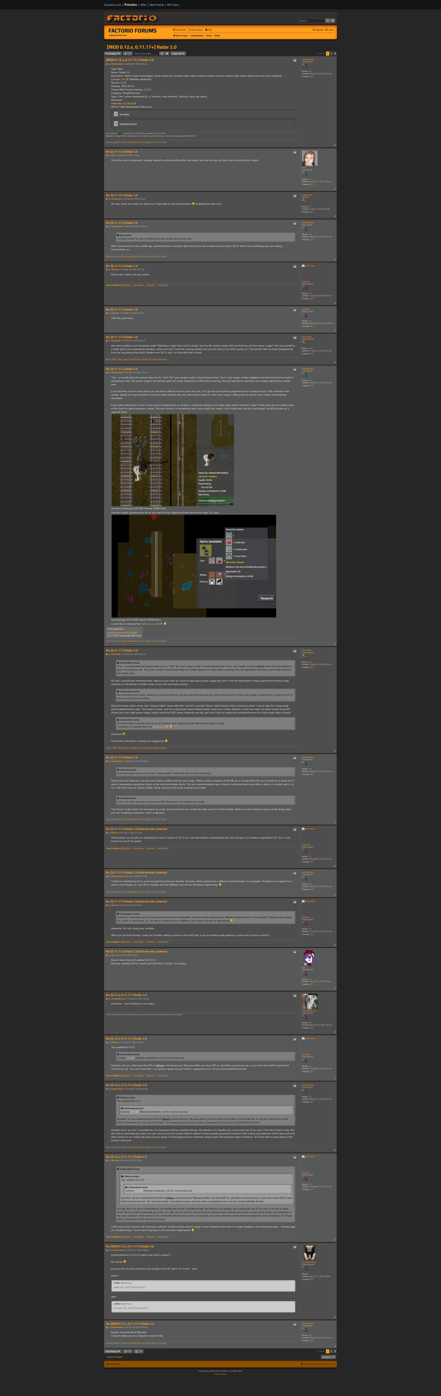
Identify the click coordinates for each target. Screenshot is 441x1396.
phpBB (211, 1371)
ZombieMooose (309, 1011)
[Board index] (133, 18)
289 (309, 1023)
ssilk (120, 133)
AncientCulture (309, 1262)
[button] (335, 54)
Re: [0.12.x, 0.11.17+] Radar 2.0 (126, 995)
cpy (303, 967)
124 (309, 179)
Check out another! (129, 142)
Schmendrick (308, 59)
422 (309, 293)
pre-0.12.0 (156, 142)
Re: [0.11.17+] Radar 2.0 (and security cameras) (136, 829)
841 (309, 979)
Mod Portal (156, 4)
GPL (123, 79)
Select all (126, 1283)
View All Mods (113, 285)
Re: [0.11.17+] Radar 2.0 (122, 152)
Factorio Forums (133, 30)
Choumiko (306, 337)
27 (309, 207)
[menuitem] (195, 30)
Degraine (306, 309)
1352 (310, 348)
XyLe (304, 167)
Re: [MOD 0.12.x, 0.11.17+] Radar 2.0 (130, 1246)
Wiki (143, 4)
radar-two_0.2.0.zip (122, 103)
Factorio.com (112, 4)
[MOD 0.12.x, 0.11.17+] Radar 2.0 (142, 46)
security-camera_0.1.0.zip (120, 632)
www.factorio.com (117, 35)
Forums (130, 5)
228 (309, 71)
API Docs (173, 4)
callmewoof (307, 195)
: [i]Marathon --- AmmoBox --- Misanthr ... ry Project (143, 285)
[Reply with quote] (295, 60)
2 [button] (331, 53)
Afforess (306, 282)
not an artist (153, 623)
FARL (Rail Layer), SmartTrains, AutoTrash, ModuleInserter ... (140, 359)
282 (309, 321)
